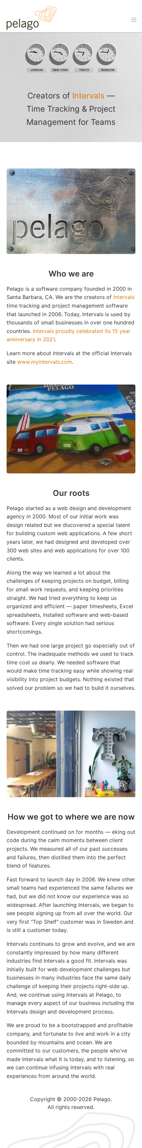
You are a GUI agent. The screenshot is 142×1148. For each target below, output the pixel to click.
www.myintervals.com (44, 361)
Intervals (88, 95)
